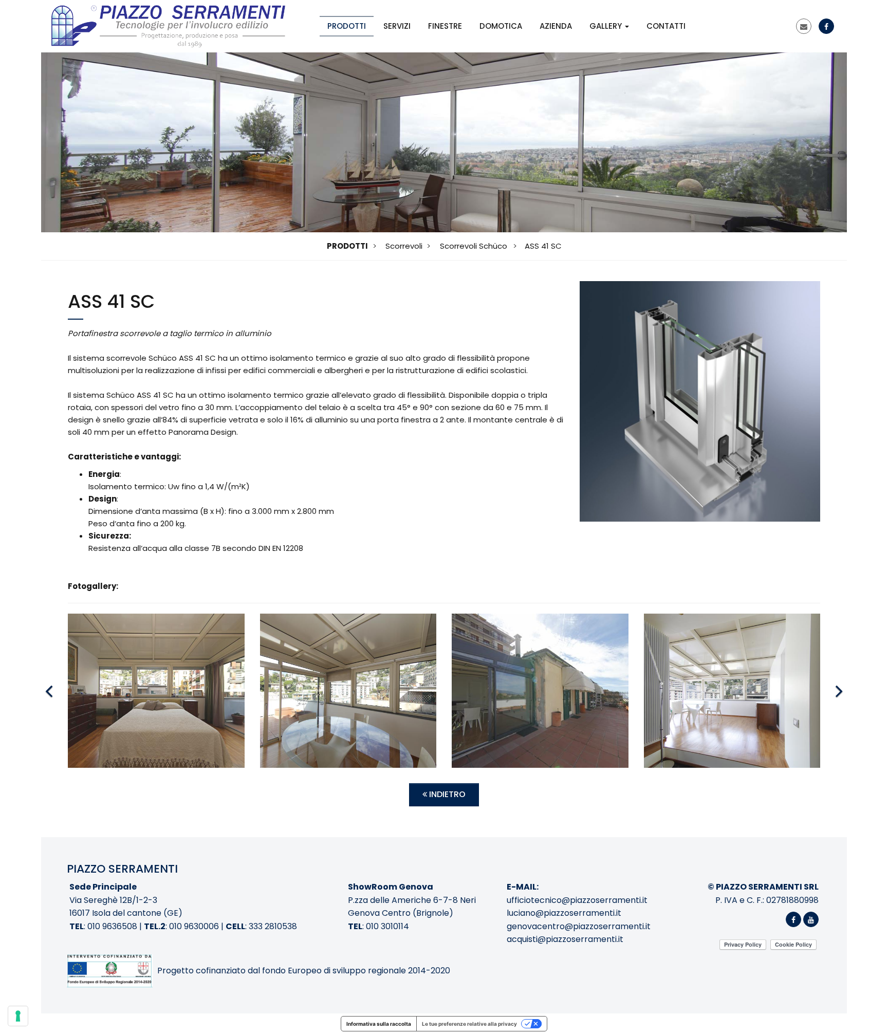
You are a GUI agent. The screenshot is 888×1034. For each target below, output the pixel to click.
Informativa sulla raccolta (378, 1024)
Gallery (606, 26)
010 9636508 (112, 926)
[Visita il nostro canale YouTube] (811, 919)
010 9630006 (194, 926)
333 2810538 (273, 926)
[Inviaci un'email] (803, 26)
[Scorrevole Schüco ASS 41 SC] (700, 401)
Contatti (666, 26)
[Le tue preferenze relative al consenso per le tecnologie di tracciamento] (18, 1016)
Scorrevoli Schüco (473, 246)
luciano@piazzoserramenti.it (564, 913)
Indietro (446, 794)
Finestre (445, 26)
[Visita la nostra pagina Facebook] (826, 26)
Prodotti (346, 26)
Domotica (500, 26)
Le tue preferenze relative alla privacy (469, 1024)
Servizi (397, 26)
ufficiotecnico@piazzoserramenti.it (577, 900)
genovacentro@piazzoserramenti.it (579, 926)
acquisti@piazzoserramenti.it (565, 939)
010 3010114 (387, 926)
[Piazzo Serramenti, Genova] (168, 26)
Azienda (556, 26)
